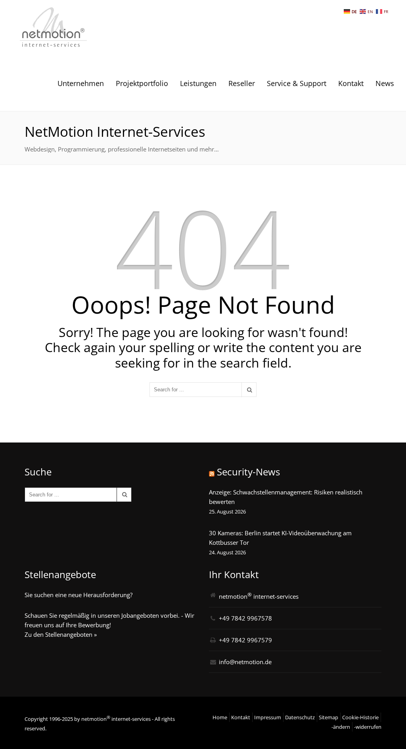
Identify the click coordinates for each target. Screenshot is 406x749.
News (384, 83)
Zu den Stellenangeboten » (61, 634)
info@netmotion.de (245, 662)
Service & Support (296, 83)
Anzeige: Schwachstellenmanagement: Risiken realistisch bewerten (285, 497)
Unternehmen (80, 83)
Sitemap (328, 717)
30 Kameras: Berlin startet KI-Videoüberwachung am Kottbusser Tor (280, 537)
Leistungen (198, 83)
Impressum (267, 717)
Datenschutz (300, 717)
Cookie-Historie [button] (360, 717)
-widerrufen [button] (367, 726)
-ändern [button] (340, 726)
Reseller (241, 83)
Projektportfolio (142, 83)
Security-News (248, 471)
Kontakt (351, 83)
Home (220, 717)
